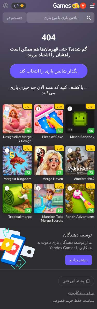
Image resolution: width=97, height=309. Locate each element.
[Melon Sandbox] (79, 118)
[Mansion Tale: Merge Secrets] (48, 198)
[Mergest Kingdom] (17, 160)
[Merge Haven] (48, 160)
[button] (90, 5)
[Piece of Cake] (48, 118)
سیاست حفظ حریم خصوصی (72, 300)
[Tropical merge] (17, 198)
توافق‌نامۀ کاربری (81, 293)
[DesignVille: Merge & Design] (17, 118)
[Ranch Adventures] (79, 198)
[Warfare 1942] (79, 160)
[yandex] (70, 6)
